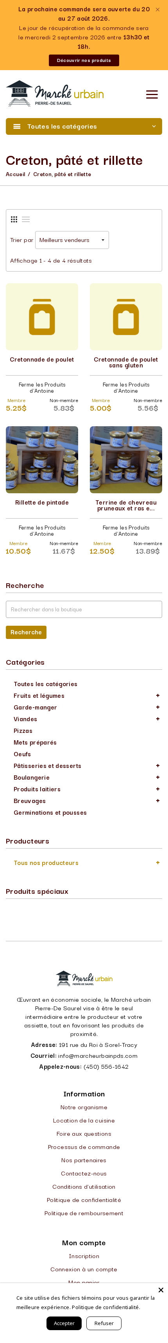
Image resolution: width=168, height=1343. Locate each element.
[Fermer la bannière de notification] (157, 9)
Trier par (21, 239)
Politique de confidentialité (84, 1199)
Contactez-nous (84, 1172)
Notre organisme (84, 1106)
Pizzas (23, 730)
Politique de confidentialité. (106, 1307)
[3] (14, 219)
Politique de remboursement (84, 1212)
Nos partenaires (83, 1159)
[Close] (161, 1290)
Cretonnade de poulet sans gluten (126, 361)
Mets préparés (35, 742)
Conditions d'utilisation (84, 1186)
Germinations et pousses (50, 812)
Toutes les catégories (46, 683)
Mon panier (84, 1282)
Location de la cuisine (84, 1119)
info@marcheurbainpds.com (98, 1055)
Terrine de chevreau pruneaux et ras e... (126, 504)
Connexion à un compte (84, 1268)
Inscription (84, 1255)
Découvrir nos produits (84, 60)
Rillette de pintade (42, 501)
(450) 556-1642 (106, 1066)
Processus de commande (84, 1146)
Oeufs (22, 753)
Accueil (15, 173)
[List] (26, 219)
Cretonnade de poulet (42, 359)
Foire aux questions (84, 1133)
